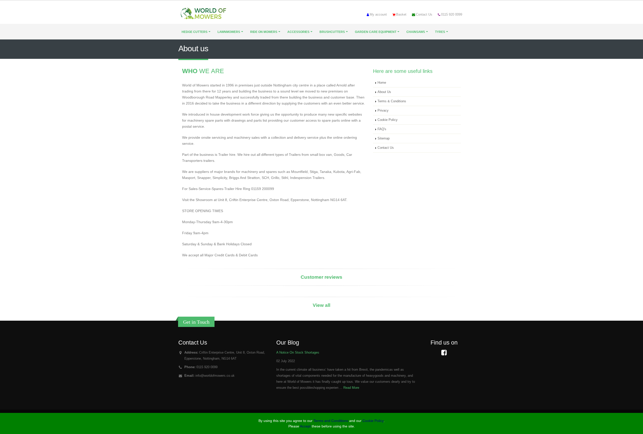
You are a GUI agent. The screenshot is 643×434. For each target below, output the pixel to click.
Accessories (298, 32)
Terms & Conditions (392, 101)
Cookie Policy (388, 120)
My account (378, 14)
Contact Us (424, 14)
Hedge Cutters (194, 32)
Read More (351, 388)
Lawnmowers (229, 32)
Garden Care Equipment (375, 32)
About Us (384, 92)
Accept (305, 426)
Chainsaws (415, 32)
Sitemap (384, 138)
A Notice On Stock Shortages (297, 352)
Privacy (383, 110)
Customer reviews (321, 277)
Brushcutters (332, 32)
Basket (401, 14)
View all (321, 305)
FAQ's (382, 129)
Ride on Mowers (263, 32)
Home (382, 82)
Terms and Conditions (330, 421)
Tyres (440, 32)
